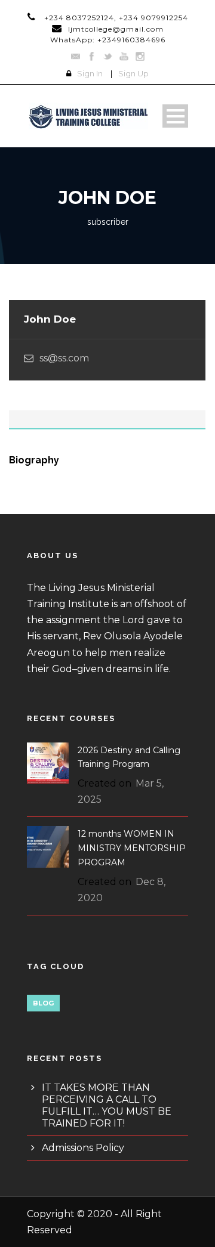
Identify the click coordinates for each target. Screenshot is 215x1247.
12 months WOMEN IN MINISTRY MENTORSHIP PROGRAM (132, 848)
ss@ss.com (64, 358)
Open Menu (175, 116)
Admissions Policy (83, 1147)
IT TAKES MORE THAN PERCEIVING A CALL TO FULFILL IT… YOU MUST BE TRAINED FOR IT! (106, 1105)
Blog (43, 1003)
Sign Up (133, 73)
